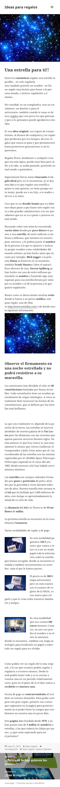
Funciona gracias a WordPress (30, 783)
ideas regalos (29, 749)
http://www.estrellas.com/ (22, 306)
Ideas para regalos (21, 7)
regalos (14, 116)
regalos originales (44, 749)
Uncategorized (11, 749)
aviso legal (9, 783)
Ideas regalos (31, 746)
